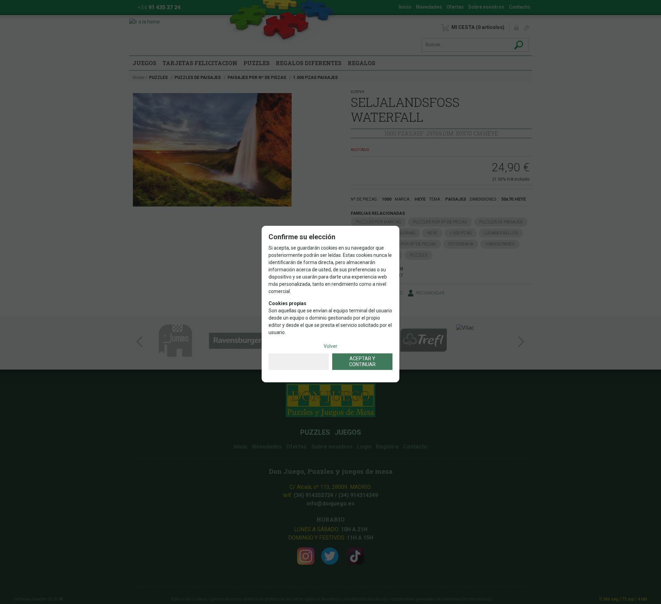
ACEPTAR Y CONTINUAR (362, 361)
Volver (330, 346)
